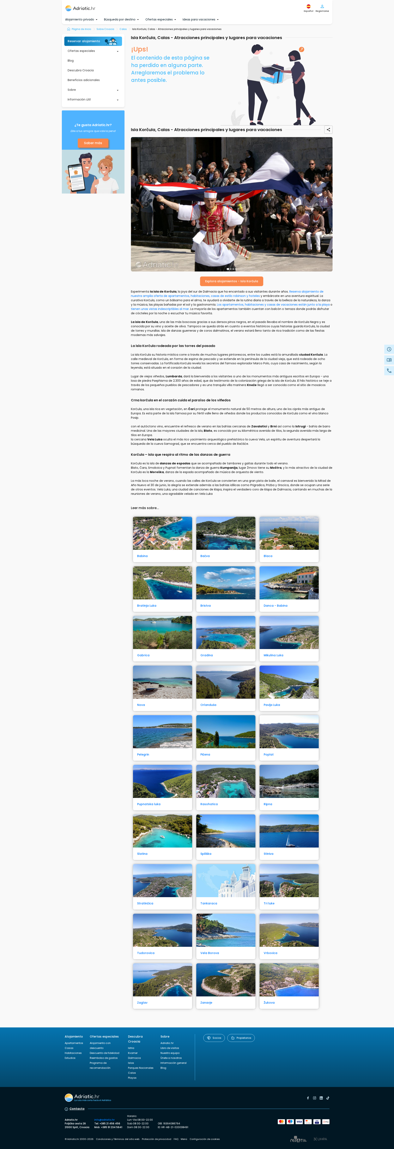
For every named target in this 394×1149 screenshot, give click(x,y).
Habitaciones (73, 1053)
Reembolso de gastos (104, 1058)
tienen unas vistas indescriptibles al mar (160, 309)
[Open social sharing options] (328, 130)
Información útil (79, 99)
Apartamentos (74, 1043)
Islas (131, 1063)
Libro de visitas (169, 1048)
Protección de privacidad (156, 1139)
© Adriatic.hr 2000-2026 (79, 1139)
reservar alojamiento (84, 41)
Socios (217, 1038)
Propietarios (244, 1038)
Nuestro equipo (170, 1053)
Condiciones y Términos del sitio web (117, 1139)
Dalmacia (134, 1058)
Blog (71, 61)
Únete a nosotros (171, 1058)
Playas (132, 1078)
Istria (131, 1048)
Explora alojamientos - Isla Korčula (231, 281)
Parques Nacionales (140, 1068)
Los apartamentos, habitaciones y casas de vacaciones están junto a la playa (273, 304)
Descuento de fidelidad (104, 1053)
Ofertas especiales (81, 51)
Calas (132, 1073)
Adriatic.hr (167, 1043)
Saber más (93, 143)
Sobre (72, 90)
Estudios (70, 1058)
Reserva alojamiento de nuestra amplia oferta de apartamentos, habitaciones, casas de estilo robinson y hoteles (227, 293)
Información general (173, 1063)
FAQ (176, 1139)
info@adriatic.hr (104, 1120)
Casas (69, 1048)
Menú (184, 1139)
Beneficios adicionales (84, 80)
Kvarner (133, 1053)
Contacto (77, 1109)
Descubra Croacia (81, 70)
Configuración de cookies (205, 1139)
